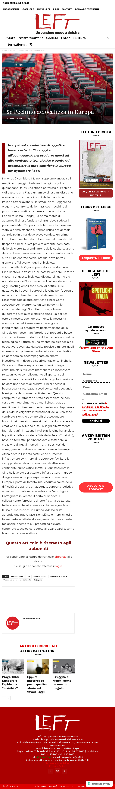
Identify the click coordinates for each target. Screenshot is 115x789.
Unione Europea (10, 580)
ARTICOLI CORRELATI (38, 646)
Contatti (67, 9)
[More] (53, 132)
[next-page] (9, 698)
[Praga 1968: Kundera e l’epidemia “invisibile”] (13, 666)
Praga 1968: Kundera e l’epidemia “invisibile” (10, 682)
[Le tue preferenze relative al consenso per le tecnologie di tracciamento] (99, 784)
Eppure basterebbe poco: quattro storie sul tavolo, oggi (37, 684)
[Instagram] (57, 770)
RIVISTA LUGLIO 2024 (58, 576)
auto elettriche (17, 576)
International (15, 44)
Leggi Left (28, 9)
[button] (108, 38)
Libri (56, 9)
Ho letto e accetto (95, 408)
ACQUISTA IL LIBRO (96, 258)
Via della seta (25, 580)
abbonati (61, 556)
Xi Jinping (38, 580)
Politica (16, 106)
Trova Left (43, 9)
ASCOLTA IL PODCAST (96, 487)
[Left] (57, 23)
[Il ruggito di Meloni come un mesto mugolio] (64, 666)
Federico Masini (16, 118)
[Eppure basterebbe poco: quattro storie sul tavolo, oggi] (38, 666)
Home (4, 50)
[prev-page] (4, 698)
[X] (33, 132)
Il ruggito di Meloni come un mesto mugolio (62, 682)
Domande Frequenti (87, 9)
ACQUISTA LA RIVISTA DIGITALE (95, 193)
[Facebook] (23, 132)
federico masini (40, 576)
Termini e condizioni (57, 763)
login (58, 566)
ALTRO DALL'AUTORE (38, 651)
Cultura (79, 38)
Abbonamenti (11, 9)
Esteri (66, 38)
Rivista (9, 38)
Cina (28, 576)
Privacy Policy (57, 766)
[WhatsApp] (43, 132)
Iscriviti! (95, 421)
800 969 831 (43, 757)
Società (52, 38)
